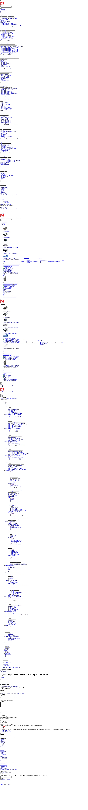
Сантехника (10, 634)
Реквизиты (2, 760)
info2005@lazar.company (6, 204)
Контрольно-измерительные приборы (15, 575)
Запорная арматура (11, 472)
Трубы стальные (11, 408)
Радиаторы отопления (14, 590)
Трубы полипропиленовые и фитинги (15, 457)
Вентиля (12, 499)
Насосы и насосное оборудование (14, 605)
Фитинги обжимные (12, 619)
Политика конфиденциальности (7, 761)
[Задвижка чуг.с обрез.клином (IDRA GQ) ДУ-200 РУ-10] (12, 693)
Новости (2, 753)
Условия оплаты (3, 757)
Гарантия (2, 767)
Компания (2, 747)
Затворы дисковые (14, 485)
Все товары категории (5, 730)
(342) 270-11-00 (4, 193)
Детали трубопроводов (12, 523)
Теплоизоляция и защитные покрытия (15, 598)
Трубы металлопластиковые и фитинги (16, 464)
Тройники (12, 550)
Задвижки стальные (14, 477)
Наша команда (3, 751)
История (2, 750)
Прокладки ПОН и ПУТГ (15, 544)
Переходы (12, 539)
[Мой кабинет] (1, 384)
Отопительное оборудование (13, 582)
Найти (2, 778)
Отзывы (2, 752)
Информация (3, 754)
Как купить (7, 653)
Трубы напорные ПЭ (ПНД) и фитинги (16, 416)
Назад (7, 402)
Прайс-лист (2, 745)
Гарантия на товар (4, 759)
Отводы (11, 534)
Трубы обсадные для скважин (14, 443)
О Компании (7, 644)
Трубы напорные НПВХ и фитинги (15, 430)
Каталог (7, 403)
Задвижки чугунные (14, 507)
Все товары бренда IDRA (5, 731)
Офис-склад (2, 756)
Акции (1, 740)
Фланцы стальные (13, 558)
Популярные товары (4, 746)
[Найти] (1, 8)
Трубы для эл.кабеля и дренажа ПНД (15, 436)
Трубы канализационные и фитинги (15, 450)
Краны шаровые (13, 514)
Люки (9, 627)
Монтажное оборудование (13, 613)
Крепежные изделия (12, 567)
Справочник (3, 741)
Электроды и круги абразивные (14, 638)
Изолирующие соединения (15, 527)
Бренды (2, 743)
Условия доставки (4, 758)
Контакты (2, 744)
